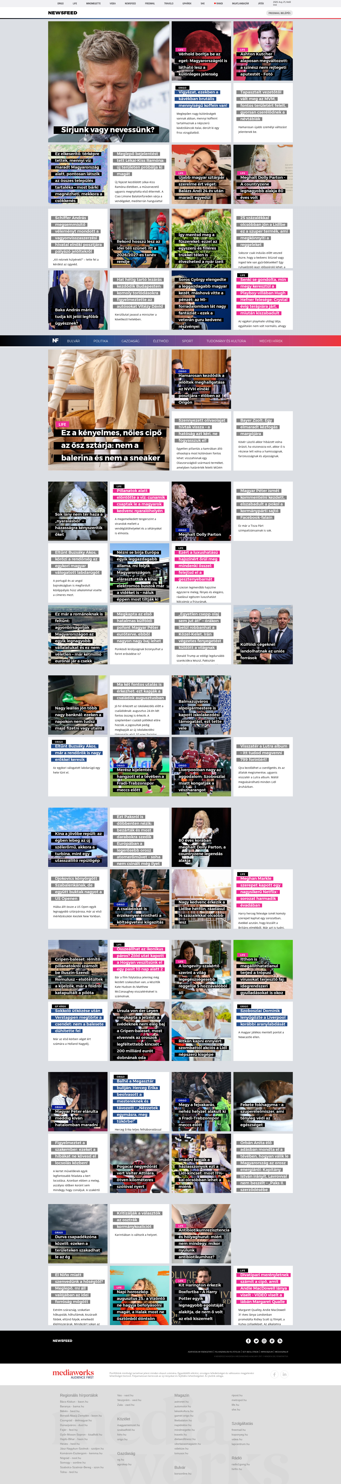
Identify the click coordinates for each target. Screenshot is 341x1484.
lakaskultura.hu (183, 1411)
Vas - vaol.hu (125, 1395)
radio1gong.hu (241, 1464)
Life (75, 3)
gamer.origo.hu (183, 1415)
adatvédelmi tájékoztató (200, 1352)
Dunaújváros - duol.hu (74, 1425)
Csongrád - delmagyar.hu (76, 1420)
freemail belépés (279, 13)
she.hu (236, 1409)
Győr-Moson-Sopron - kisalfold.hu (81, 1434)
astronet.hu (181, 1401)
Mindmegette (93, 3)
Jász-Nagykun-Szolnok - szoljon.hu (82, 1448)
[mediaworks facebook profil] (274, 1374)
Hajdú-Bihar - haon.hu (74, 1439)
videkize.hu (181, 1448)
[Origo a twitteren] (256, 1341)
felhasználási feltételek (227, 1352)
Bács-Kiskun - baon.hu (74, 1401)
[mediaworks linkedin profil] (284, 1374)
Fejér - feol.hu (69, 1429)
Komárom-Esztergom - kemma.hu (81, 1453)
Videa (113, 3)
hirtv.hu (121, 1434)
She (203, 3)
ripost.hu (237, 1395)
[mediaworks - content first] (73, 1374)
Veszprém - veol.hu (129, 1400)
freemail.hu (239, 1429)
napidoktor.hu (182, 1425)
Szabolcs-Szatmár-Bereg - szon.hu (82, 1467)
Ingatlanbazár (240, 3)
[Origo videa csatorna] (272, 1341)
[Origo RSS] (279, 1341)
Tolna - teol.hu (69, 1472)
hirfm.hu (237, 1469)
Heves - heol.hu (70, 1443)
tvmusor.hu (181, 1453)
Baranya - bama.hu (72, 1406)
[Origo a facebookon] (248, 1341)
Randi (219, 3)
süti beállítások (251, 1352)
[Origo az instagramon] (264, 1341)
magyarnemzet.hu (128, 1425)
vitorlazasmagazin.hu (187, 1443)
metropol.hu (239, 1400)
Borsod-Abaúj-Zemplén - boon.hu (81, 1415)
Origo (60, 3)
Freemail (150, 3)
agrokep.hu (124, 1464)
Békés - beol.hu (70, 1411)
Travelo (168, 3)
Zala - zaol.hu (125, 1404)
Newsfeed (130, 3)
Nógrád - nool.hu (70, 1458)
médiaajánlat (281, 1352)
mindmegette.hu (184, 1429)
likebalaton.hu (183, 1420)
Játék (261, 3)
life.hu (235, 1404)
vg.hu (120, 1459)
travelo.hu (180, 1434)
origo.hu (122, 1439)
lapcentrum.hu (241, 1444)
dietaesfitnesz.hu (185, 1439)
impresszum (267, 1352)
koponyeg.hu (240, 1434)
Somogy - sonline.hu (73, 1462)
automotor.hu (182, 1406)
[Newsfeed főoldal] (62, 1341)
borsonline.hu (182, 1473)
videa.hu (237, 1439)
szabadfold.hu (126, 1429)
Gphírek (187, 3)
